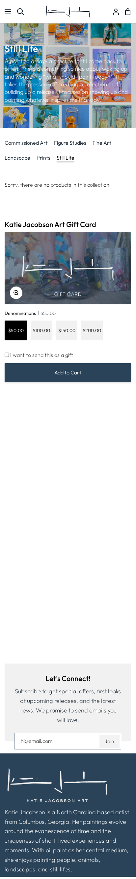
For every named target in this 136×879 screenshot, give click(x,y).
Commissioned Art (26, 142)
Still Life (65, 157)
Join (109, 741)
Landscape (17, 157)
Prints (43, 157)
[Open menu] (6, 11)
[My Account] (113, 11)
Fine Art (102, 142)
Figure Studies (70, 142)
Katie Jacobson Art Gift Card (50, 224)
